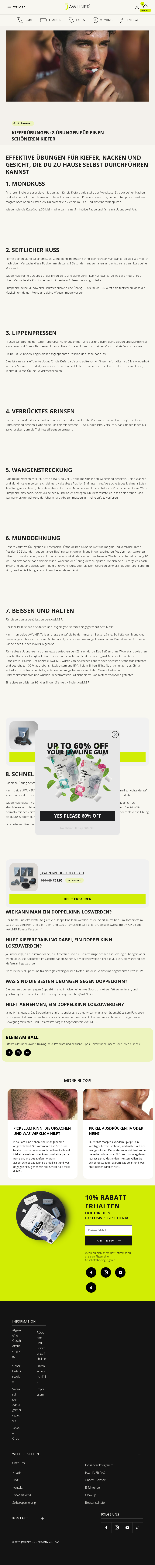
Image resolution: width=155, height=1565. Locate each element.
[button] (77, 771)
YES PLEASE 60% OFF (77, 815)
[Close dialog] (115, 734)
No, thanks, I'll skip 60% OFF (77, 828)
